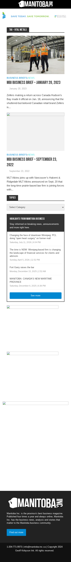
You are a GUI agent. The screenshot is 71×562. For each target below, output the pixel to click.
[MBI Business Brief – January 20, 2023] (35, 54)
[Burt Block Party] (35, 443)
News (31, 78)
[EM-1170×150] (35, 15)
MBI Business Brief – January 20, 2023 (33, 82)
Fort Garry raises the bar (22, 267)
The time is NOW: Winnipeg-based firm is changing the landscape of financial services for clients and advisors (35, 253)
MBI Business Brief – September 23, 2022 (32, 162)
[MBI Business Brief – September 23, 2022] (35, 131)
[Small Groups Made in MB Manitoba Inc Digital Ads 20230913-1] (32, 326)
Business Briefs (17, 78)
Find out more (16, 532)
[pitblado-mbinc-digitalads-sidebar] (32, 373)
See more (35, 295)
